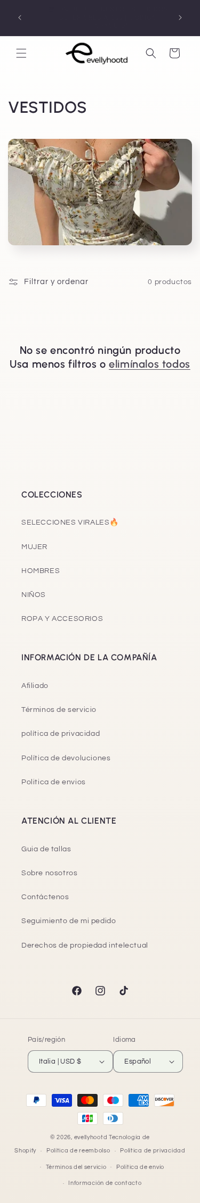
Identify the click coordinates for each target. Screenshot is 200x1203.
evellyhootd (91, 1137)
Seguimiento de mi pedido (68, 921)
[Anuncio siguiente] (180, 17)
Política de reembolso (78, 1151)
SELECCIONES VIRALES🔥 (70, 522)
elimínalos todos (149, 364)
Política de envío (140, 1167)
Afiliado (35, 686)
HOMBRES (40, 571)
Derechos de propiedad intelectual (84, 945)
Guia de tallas (46, 849)
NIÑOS (33, 595)
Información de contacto (104, 1183)
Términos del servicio (76, 1167)
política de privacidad (60, 733)
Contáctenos (45, 897)
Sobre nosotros (49, 873)
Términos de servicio (59, 709)
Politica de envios (53, 782)
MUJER (34, 547)
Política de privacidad (152, 1151)
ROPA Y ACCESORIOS (62, 619)
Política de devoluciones (65, 758)
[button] (21, 53)
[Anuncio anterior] (19, 17)
